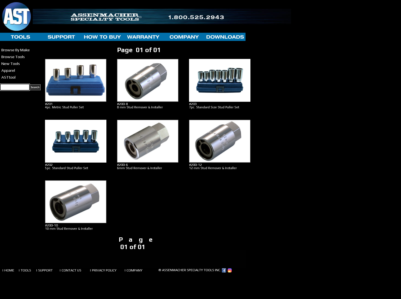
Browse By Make (15, 49)
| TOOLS (25, 270)
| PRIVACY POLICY (103, 270)
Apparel (8, 70)
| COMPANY (133, 270)
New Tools (10, 63)
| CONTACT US (70, 270)
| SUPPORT (44, 270)
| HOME (8, 270)
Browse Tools (13, 56)
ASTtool (8, 77)
